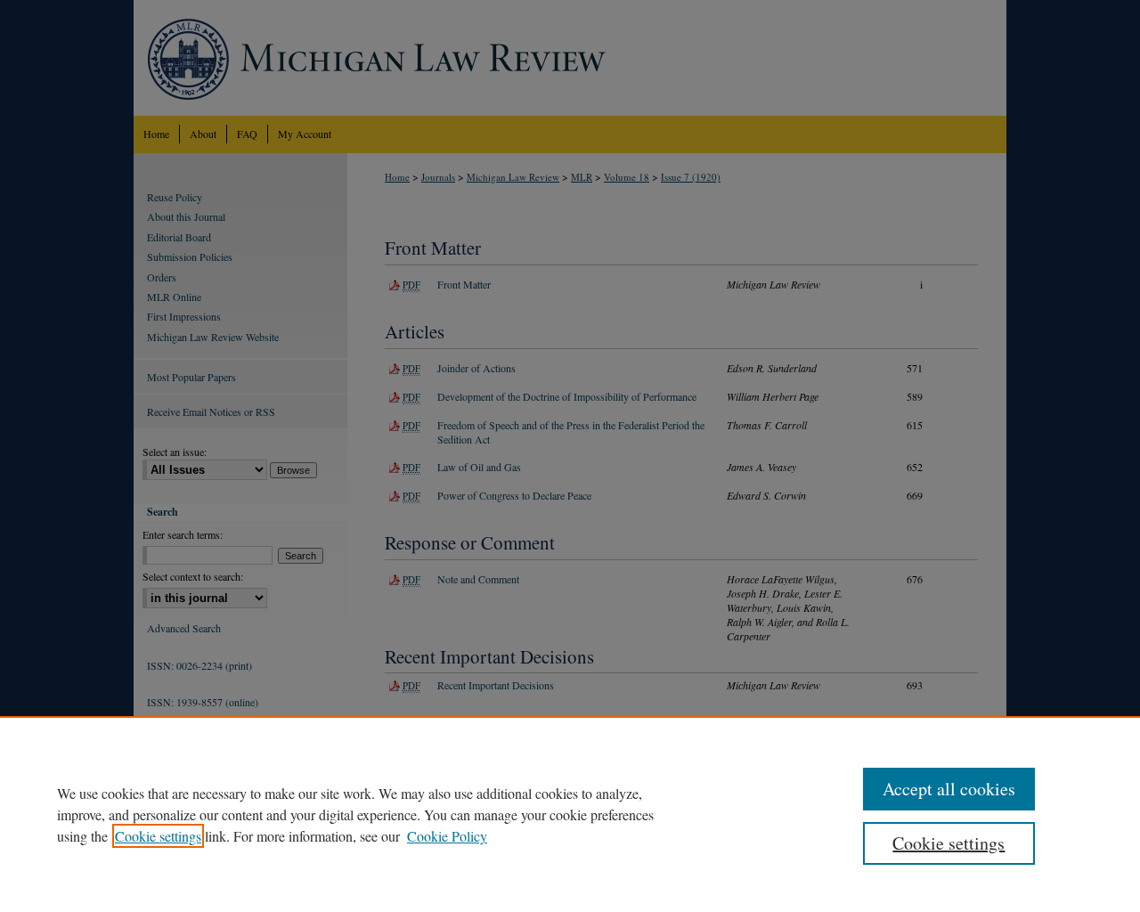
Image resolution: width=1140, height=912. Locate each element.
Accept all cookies (949, 789)
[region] (570, 814)
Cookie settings (158, 835)
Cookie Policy (447, 835)
